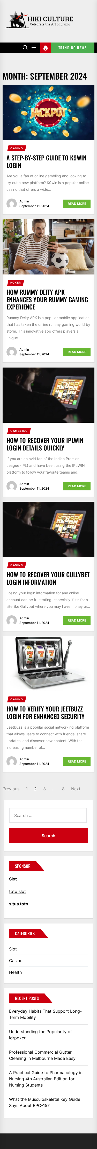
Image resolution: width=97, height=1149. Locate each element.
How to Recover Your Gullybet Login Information (47, 578)
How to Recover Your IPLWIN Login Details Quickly (44, 443)
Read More (77, 204)
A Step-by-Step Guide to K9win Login (46, 161)
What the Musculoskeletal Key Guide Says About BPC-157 (44, 1102)
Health (15, 972)
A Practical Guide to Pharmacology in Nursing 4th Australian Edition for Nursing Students (46, 1079)
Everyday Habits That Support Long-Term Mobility (45, 1014)
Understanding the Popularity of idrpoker (40, 1034)
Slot (13, 948)
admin (24, 201)
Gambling (19, 430)
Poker (15, 282)
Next (75, 788)
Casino (16, 148)
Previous (11, 788)
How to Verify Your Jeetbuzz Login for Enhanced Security (45, 712)
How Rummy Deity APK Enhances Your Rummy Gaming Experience (47, 299)
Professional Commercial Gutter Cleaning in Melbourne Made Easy (42, 1055)
